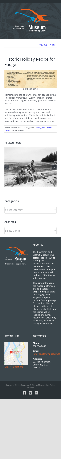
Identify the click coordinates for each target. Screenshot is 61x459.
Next (52, 44)
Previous (43, 44)
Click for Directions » (14, 366)
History (38, 127)
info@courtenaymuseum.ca (46, 353)
